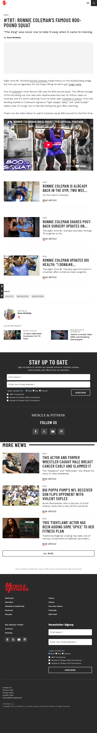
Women (44, 391)
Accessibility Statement (12, 698)
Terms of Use (8, 690)
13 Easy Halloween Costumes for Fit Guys (32, 336)
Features (9, 610)
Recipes (8, 614)
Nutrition (9, 602)
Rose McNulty (14, 37)
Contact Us (7, 688)
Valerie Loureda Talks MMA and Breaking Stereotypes (81, 337)
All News (49, 553)
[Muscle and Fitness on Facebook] (36, 432)
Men (37, 391)
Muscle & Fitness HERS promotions (25, 397)
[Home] (5, 4)
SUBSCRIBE (80, 392)
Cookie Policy (8, 695)
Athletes (9, 296)
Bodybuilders (22, 296)
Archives (9, 629)
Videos (51, 602)
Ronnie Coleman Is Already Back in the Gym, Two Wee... (65, 188)
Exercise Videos (55, 606)
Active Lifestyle (30, 331)
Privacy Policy (8, 693)
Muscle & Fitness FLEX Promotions (25, 400)
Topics (51, 598)
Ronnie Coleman (39, 80)
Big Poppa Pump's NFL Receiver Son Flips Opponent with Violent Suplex (67, 494)
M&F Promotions (17, 394)
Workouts (9, 598)
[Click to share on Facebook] (2, 286)
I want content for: (15, 391)
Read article (50, 200)
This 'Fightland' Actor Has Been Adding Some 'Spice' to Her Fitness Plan (68, 526)
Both (30, 391)
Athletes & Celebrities (14, 606)
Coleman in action (72, 98)
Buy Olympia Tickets (14, 625)
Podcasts (52, 610)
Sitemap (8, 633)
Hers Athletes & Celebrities (77, 331)
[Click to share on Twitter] (2, 291)
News (6, 15)
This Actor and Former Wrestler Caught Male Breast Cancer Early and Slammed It (67, 461)
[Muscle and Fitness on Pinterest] (61, 432)
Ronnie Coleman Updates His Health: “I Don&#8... (66, 262)
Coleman (16, 91)
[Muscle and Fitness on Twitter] (44, 432)
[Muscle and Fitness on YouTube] (53, 432)
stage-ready (74, 84)
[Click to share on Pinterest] (2, 295)
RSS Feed (52, 614)
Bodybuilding (37, 296)
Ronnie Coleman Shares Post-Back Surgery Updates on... (67, 223)
